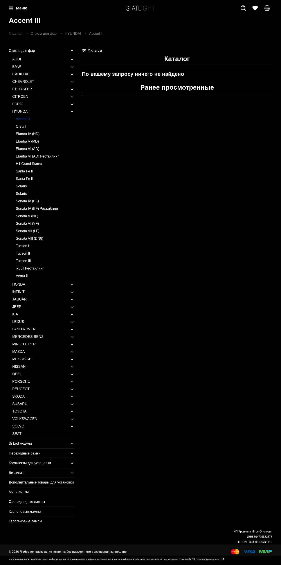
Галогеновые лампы (25, 521)
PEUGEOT (21, 389)
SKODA (18, 396)
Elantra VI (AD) (27, 149)
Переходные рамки (24, 453)
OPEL (17, 374)
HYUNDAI (73, 33)
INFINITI (18, 292)
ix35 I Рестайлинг (30, 268)
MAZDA (18, 351)
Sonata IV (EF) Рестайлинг (37, 208)
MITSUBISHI (22, 359)
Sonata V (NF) (27, 216)
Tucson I (22, 246)
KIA (15, 314)
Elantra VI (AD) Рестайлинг (37, 156)
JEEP (16, 307)
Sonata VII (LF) (27, 231)
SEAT (17, 434)
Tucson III (23, 261)
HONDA (18, 284)
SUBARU (19, 404)
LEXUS (18, 322)
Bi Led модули (20, 443)
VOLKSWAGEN (24, 419)
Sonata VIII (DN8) (29, 238)
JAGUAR (19, 299)
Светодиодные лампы (27, 501)
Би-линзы (16, 472)
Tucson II (23, 253)
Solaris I (22, 186)
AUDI (16, 59)
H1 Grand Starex (29, 164)
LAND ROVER (24, 329)
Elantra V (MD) (27, 141)
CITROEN (20, 96)
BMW (16, 67)
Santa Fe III (25, 179)
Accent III (23, 119)
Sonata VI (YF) (27, 223)
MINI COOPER (24, 344)
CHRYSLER (22, 89)
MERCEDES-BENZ (27, 337)
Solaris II (22, 194)
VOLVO (18, 426)
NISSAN (19, 366)
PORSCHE (21, 381)
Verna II (22, 276)
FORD (17, 104)
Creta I (21, 126)
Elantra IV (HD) (28, 134)
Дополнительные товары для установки (41, 482)
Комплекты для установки (30, 463)
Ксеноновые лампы (25, 511)
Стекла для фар (44, 33)
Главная (15, 33)
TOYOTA (19, 411)
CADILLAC (21, 74)
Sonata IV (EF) (27, 201)
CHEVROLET (23, 81)
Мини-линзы (19, 492)
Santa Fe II (24, 171)
